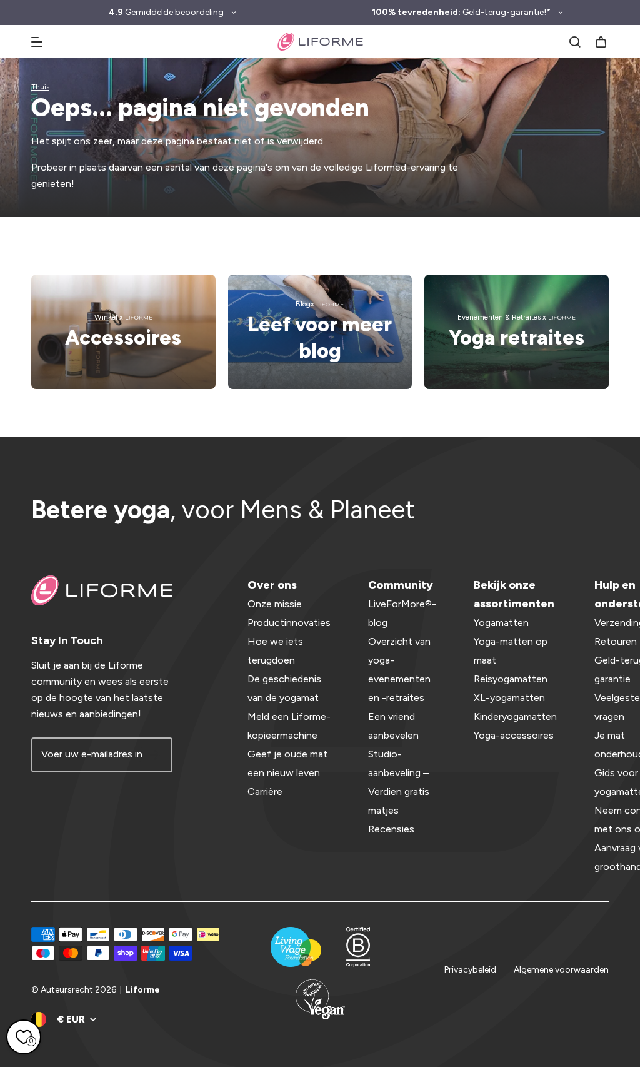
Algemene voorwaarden (561, 969)
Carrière (265, 791)
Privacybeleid (470, 969)
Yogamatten (501, 623)
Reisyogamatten (511, 679)
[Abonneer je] (155, 754)
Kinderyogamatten (515, 716)
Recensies (391, 829)
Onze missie (275, 604)
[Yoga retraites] (516, 332)
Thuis (40, 87)
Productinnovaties (289, 623)
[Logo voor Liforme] (320, 42)
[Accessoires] (123, 332)
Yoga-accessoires (514, 735)
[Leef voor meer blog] (320, 332)
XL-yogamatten (509, 698)
